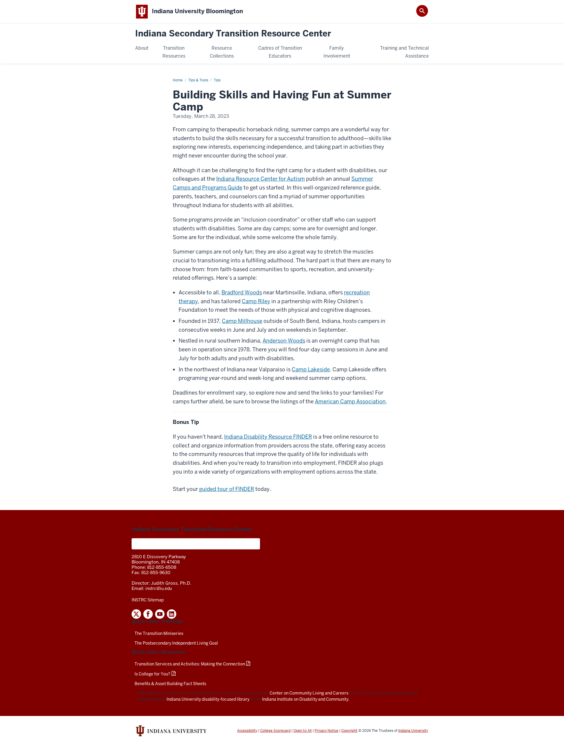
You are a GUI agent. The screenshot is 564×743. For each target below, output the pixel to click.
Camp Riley (256, 301)
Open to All (302, 730)
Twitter (136, 614)
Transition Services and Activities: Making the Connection (190, 664)
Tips (217, 80)
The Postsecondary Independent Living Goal (176, 643)
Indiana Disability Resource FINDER (268, 436)
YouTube (159, 614)
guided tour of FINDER (226, 489)
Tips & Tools (198, 80)
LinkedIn (171, 614)
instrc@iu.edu (158, 588)
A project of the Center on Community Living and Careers (196, 543)
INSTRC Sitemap (148, 600)
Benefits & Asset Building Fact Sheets (170, 683)
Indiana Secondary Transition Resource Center (233, 33)
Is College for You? (152, 674)
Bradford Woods (241, 292)
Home (178, 80)
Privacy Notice (326, 730)
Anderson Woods (284, 340)
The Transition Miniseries (159, 633)
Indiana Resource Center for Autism (260, 178)
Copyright (349, 730)
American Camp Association (350, 401)
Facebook (148, 614)
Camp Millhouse (242, 321)
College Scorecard (275, 730)
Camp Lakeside (311, 369)
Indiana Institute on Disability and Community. (306, 699)
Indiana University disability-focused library (208, 699)
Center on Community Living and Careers (309, 693)
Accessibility (247, 730)
